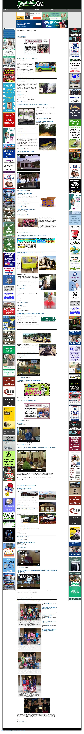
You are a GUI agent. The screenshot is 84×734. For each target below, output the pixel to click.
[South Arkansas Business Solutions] (75, 239)
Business (22, 55)
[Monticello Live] (29, 27)
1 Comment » (26, 302)
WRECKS (22, 148)
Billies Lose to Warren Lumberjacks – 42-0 (26, 209)
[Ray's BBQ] (75, 88)
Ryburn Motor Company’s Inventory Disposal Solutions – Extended (31, 235)
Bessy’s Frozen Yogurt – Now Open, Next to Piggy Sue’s (29, 380)
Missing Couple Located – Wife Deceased (44, 121)
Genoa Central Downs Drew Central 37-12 (26, 542)
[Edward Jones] (29, 19)
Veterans (29, 485)
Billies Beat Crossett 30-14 (23, 536)
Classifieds (52, 9)
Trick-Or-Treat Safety (21, 36)
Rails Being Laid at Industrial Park (24, 330)
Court (21, 285)
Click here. (19, 308)
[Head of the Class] (9, 480)
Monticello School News (43, 118)
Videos (20, 11)
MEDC (23, 444)
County (23, 485)
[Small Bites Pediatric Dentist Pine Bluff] (9, 111)
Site (21, 206)
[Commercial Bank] (9, 376)
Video (25, 190)
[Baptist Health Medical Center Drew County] (55, 27)
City (21, 190)
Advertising (52, 11)
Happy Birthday (20, 94)
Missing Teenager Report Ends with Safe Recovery (28, 528)
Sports (22, 377)
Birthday (22, 101)
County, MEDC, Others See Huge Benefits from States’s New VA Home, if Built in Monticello (36, 447)
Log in (54, 728)
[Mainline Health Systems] (55, 19)
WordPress (50, 728)
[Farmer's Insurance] (9, 188)
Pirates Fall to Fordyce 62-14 (23, 203)
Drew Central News (48, 603)
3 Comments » (31, 232)
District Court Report (21, 547)
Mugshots (21, 9)
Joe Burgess (42, 728)
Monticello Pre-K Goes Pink (23, 214)
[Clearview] (9, 266)
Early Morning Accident (22, 134)
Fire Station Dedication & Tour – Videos (25, 151)
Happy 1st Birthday (21, 288)
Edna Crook (19, 305)
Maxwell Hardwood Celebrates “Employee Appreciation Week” (30, 313)
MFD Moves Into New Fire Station (24, 488)
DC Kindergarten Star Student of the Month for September (29, 600)
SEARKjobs (5, 9)
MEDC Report (20, 423)
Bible (9, 30)
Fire (21, 91)
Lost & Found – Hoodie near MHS (24, 193)
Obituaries (37, 9)
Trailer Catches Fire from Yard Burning (25, 79)
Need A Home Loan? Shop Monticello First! (26, 400)
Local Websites (9, 37)
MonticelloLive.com (7, 11)
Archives (36, 11)
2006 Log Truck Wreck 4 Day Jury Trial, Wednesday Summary (30, 252)
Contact (67, 9)
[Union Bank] (75, 57)
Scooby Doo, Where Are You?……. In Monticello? (27, 58)
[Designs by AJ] (9, 526)
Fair (21, 721)
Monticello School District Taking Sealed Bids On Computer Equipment (32, 104)
